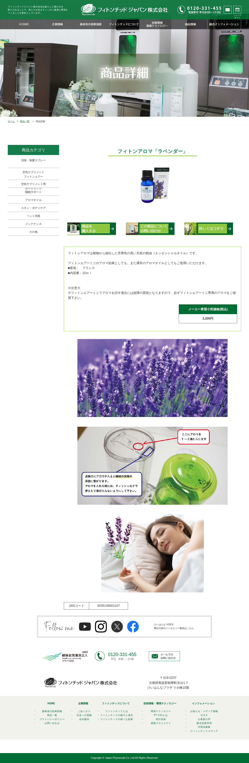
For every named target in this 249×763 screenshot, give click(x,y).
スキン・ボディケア (33, 207)
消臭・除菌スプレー (33, 160)
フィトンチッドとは (116, 711)
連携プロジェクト (161, 723)
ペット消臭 (33, 215)
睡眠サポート (33, 192)
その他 (33, 231)
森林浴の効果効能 (52, 711)
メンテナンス (33, 223)
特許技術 (161, 719)
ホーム (11, 121)
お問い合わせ (52, 723)
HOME (51, 703)
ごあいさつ (84, 711)
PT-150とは (161, 715)
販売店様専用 (204, 723)
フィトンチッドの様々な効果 (116, 719)
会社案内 (84, 719)
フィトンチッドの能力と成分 (116, 715)
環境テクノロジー (161, 711)
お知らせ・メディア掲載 (204, 711)
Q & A (204, 715)
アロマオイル (33, 199)
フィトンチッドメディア (204, 731)
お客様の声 (204, 719)
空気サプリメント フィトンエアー (33, 174)
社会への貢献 (84, 715)
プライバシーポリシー (52, 719)
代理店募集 (204, 727)
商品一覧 (24, 121)
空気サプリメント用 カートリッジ (33, 185)
